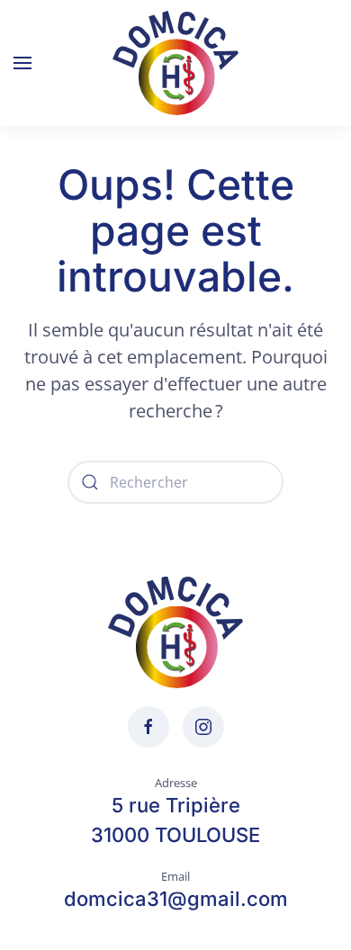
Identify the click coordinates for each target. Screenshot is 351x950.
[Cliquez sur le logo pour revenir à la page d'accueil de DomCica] (175, 631)
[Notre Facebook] (148, 727)
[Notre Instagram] (203, 727)
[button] (23, 63)
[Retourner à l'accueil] (175, 63)
